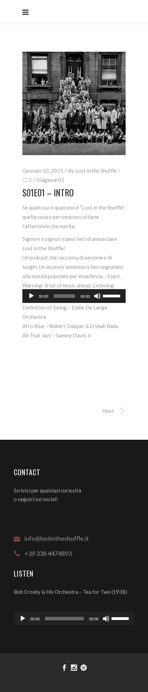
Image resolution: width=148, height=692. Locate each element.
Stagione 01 (50, 180)
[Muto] (97, 296)
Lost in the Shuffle (96, 170)
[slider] (112, 295)
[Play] (31, 296)
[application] (74, 618)
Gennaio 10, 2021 (42, 170)
